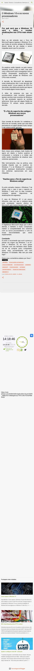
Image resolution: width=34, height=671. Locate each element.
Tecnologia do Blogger (18, 668)
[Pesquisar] (32, 2)
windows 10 (5, 272)
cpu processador (18, 264)
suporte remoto (7, 269)
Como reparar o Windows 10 (8, 596)
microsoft (5, 267)
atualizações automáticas (16, 262)
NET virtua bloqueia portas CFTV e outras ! (12, 624)
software (22, 267)
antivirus (5, 262)
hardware (28, 264)
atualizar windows (7, 264)
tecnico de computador (19, 269)
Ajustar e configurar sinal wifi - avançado (11, 651)
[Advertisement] (17, 315)
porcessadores (14, 267)
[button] (3, 22)
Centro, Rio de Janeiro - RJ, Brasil (13, 274)
